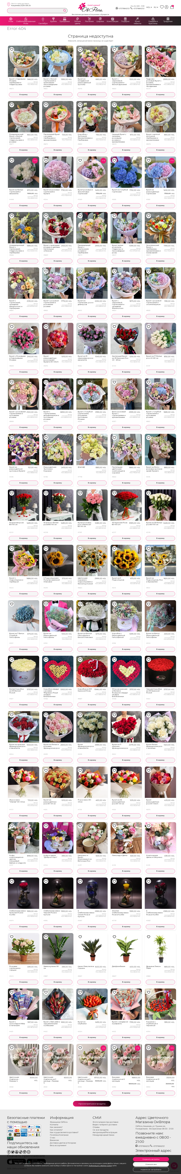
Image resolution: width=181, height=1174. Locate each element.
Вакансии (54, 1140)
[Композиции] (112, 18)
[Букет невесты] (137, 18)
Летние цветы (77, 22)
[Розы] (10, 18)
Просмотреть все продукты (91, 1104)
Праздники (65, 21)
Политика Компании (59, 1135)
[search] (64, 10)
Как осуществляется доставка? (64, 1132)
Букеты (53, 21)
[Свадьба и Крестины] (153, 18)
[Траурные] (168, 18)
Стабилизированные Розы (25, 22)
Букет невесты (137, 22)
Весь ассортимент (58, 1145)
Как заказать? (56, 1127)
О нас (52, 1138)
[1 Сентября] (43, 18)
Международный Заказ (103, 1135)
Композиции (112, 21)
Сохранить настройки (151, 1159)
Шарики (100, 21)
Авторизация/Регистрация (105, 1132)
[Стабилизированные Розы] (25, 18)
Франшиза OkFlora (58, 1122)
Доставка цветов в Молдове (63, 1143)
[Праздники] (64, 18)
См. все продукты (100, 1130)
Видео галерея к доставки (105, 1125)
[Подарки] (125, 18)
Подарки (125, 21)
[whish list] (162, 8)
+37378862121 (124, 8)
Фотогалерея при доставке (105, 1122)
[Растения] (89, 18)
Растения (89, 21)
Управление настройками (151, 1170)
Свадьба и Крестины (153, 22)
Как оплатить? (56, 1130)
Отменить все (151, 1164)
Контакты (54, 1125)
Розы (10, 21)
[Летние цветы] (77, 18)
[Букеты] (53, 18)
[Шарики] (100, 18)
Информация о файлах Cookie (100, 1166)
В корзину (24, 95)
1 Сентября (43, 22)
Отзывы (96, 1127)
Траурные (168, 21)
